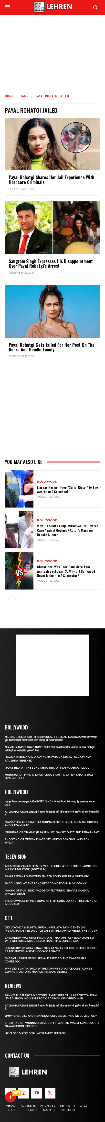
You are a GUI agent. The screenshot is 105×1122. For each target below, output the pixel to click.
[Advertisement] (52, 47)
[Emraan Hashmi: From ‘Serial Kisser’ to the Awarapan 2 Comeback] (19, 489)
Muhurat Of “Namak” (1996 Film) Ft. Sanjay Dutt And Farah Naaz (52, 832)
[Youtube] (36, 1093)
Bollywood (47, 481)
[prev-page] (8, 599)
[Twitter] (50, 1093)
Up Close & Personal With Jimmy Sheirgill (36, 1033)
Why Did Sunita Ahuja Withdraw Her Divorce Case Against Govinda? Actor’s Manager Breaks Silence (67, 530)
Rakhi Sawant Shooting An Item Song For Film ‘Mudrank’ (47, 876)
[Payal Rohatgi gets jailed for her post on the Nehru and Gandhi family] (52, 311)
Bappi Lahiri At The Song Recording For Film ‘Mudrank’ (46, 883)
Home (9, 95)
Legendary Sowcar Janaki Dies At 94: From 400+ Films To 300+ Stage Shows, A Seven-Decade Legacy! (51, 950)
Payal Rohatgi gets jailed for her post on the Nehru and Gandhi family (51, 347)
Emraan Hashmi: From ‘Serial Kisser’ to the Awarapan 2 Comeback (67, 489)
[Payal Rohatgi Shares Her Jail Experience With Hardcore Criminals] (52, 144)
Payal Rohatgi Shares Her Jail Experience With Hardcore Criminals (51, 179)
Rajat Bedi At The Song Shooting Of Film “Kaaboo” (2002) (47, 767)
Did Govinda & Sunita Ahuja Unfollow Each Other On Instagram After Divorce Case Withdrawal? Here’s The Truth (51, 929)
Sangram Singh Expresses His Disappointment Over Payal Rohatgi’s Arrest (51, 263)
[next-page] (16, 599)
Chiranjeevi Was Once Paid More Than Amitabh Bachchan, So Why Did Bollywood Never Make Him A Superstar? (66, 571)
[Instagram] (23, 1093)
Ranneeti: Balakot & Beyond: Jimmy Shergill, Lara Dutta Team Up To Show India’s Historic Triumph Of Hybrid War (51, 997)
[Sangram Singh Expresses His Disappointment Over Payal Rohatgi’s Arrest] (52, 227)
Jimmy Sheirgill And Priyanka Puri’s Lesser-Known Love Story (51, 1016)
